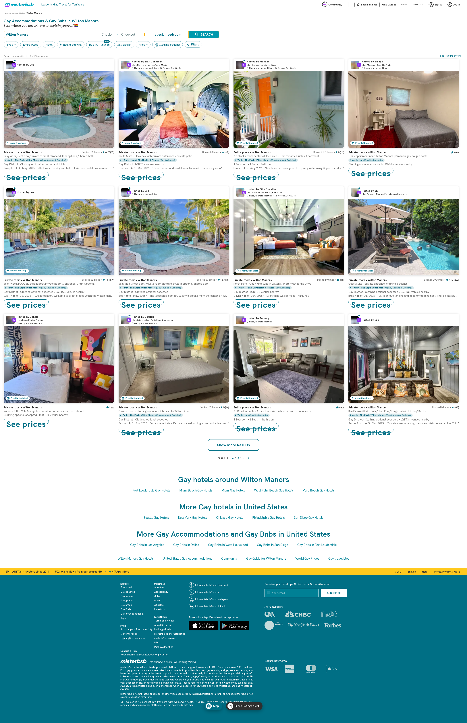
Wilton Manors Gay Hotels (136, 558)
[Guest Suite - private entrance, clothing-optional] (452, 272)
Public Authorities (163, 647)
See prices (26, 174)
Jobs (157, 596)
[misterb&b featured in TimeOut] (329, 614)
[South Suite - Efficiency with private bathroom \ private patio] (222, 145)
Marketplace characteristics (169, 633)
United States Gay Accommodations (187, 558)
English (412, 571)
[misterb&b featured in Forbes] (332, 625)
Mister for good (129, 633)
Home (7, 13)
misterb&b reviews (164, 638)
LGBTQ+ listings (99, 45)
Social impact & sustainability (136, 629)
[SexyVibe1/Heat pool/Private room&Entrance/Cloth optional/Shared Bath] (222, 272)
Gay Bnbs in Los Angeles (147, 545)
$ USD (398, 571)
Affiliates (159, 605)
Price (142, 45)
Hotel (49, 45)
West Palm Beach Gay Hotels (274, 490)
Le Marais (221, 676)
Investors (159, 609)
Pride (404, 4)
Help (424, 571)
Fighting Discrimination (133, 638)
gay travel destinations (151, 679)
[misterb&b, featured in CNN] (270, 614)
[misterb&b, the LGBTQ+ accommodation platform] (18, 4)
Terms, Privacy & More (447, 571)
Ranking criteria (162, 629)
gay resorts (213, 670)
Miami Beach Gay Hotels (195, 490)
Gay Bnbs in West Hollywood (228, 545)
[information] (14, 65)
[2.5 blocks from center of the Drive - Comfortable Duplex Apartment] (337, 145)
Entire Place (30, 45)
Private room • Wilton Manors (23, 152)
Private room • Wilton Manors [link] (367, 152)
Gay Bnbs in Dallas (186, 545)
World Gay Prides (307, 558)
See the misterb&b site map (178, 705)
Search (207, 34)
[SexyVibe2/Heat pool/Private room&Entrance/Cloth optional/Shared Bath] (107, 145)
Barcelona (170, 676)
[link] (59, 162)
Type (10, 45)
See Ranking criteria (451, 56)
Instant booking (72, 45)
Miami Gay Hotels (233, 490)
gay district (124, 45)
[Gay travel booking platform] (133, 661)
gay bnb (248, 682)
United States (18, 13)
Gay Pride (126, 609)
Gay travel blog (339, 558)
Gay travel (126, 587)
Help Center (161, 654)
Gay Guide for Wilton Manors (266, 558)
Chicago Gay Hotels (229, 518)
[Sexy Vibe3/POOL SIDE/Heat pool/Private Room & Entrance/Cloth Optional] (107, 272)
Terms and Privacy (164, 620)
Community (335, 4)
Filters (195, 44)
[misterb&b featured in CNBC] (298, 614)
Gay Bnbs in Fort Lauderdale (317, 545)
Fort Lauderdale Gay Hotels (151, 490)
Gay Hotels (417, 4)
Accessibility (161, 591)
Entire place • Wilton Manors (252, 152)
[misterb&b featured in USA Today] (274, 625)
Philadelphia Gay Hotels (268, 518)
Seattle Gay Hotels (156, 518)
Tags (123, 618)
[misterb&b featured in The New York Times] (303, 625)
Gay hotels (126, 605)
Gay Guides (389, 4)
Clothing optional (169, 45)
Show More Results (233, 445)
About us (159, 587)
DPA (156, 642)
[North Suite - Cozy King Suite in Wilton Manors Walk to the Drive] (337, 272)
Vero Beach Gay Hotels (319, 490)
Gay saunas (127, 596)
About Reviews (162, 625)
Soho (126, 676)
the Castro (185, 676)
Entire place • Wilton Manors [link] (252, 407)
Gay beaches (128, 591)
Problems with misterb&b (167, 682)
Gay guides (127, 600)
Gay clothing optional (132, 613)
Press (157, 600)
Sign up (438, 4)
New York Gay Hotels (192, 518)
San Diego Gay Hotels (308, 518)
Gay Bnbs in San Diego (272, 545)
